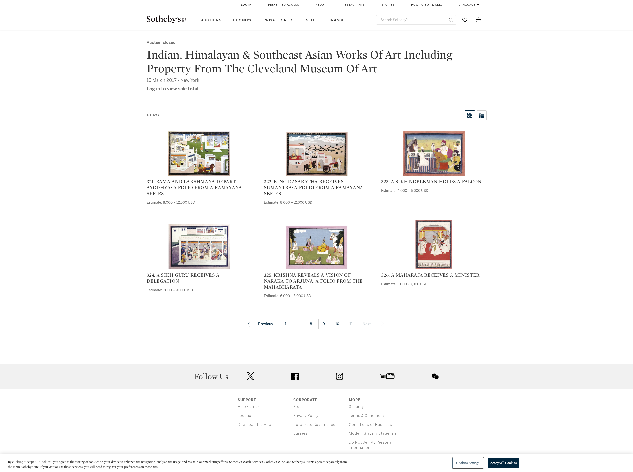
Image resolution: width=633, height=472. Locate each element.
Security (356, 407)
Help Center (248, 407)
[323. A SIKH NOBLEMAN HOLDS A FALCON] (434, 153)
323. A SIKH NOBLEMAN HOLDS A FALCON (431, 181)
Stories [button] (388, 4)
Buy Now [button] (242, 20)
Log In (246, 4)
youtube (387, 376)
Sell (310, 20)
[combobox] (416, 20)
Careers (300, 433)
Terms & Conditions (367, 416)
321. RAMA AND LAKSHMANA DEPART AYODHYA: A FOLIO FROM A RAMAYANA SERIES (194, 187)
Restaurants (354, 4)
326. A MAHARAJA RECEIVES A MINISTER (430, 275)
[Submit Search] (451, 20)
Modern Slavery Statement (373, 433)
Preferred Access (283, 4)
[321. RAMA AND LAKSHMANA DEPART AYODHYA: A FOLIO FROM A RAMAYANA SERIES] (199, 153)
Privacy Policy (305, 416)
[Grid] (470, 115)
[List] (482, 115)
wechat (435, 376)
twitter (250, 376)
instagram (339, 376)
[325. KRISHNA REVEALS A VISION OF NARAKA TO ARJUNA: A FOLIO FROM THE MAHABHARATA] (316, 247)
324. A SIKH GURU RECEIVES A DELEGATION (183, 278)
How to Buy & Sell (427, 4)
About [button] (321, 4)
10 (337, 324)
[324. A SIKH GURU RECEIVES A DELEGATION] (199, 246)
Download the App (254, 425)
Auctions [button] (211, 20)
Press (298, 407)
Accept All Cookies (503, 463)
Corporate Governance (314, 425)
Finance (336, 20)
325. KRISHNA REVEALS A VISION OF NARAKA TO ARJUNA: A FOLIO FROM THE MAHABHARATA (313, 281)
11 (351, 324)
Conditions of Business (370, 425)
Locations (247, 416)
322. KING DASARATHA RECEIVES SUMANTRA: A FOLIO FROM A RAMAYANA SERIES (313, 187)
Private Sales (279, 20)
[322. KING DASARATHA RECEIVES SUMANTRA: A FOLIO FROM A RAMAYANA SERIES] (316, 154)
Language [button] (467, 4)
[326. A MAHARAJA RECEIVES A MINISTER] (433, 244)
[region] (316, 463)
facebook (295, 376)
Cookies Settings (467, 463)
